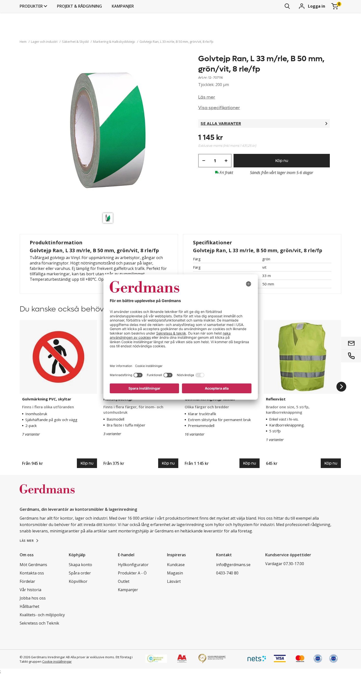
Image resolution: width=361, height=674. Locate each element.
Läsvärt (174, 581)
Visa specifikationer (219, 108)
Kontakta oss (32, 573)
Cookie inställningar (57, 661)
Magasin (175, 573)
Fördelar (27, 581)
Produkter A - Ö (132, 573)
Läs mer (206, 97)
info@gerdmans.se (233, 564)
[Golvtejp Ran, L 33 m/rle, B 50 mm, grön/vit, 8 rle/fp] (109, 132)
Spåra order (80, 573)
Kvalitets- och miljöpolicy (42, 614)
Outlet (123, 581)
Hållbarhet (29, 606)
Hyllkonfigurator (133, 564)
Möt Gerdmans (33, 564)
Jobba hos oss (33, 598)
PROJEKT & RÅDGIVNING (79, 6)
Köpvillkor (78, 581)
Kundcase (176, 564)
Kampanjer (123, 6)
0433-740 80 (227, 573)
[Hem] (47, 494)
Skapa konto (80, 564)
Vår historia (30, 589)
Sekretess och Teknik (39, 623)
